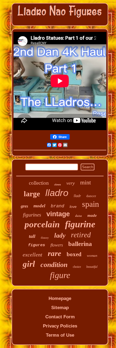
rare (54, 253)
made (92, 215)
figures (36, 245)
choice (77, 267)
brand (57, 206)
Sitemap (60, 307)
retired (81, 235)
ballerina (80, 244)
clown (57, 184)
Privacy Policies (60, 326)
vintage (58, 214)
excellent (32, 255)
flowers (56, 245)
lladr (77, 196)
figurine (80, 224)
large (32, 194)
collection (39, 183)
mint (85, 182)
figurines (32, 215)
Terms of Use (60, 335)
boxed (74, 254)
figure (60, 275)
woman (92, 256)
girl (29, 264)
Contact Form (60, 316)
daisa (78, 216)
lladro (56, 192)
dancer (91, 196)
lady (60, 235)
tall (32, 236)
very (70, 183)
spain (90, 204)
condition (53, 265)
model (39, 205)
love (73, 206)
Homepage (60, 298)
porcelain (42, 224)
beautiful (91, 267)
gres (24, 206)
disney (45, 237)
